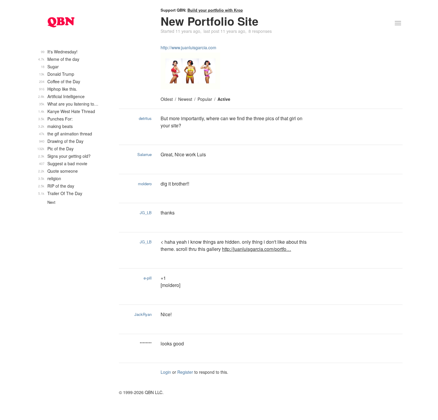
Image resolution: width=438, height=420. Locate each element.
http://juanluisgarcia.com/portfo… (256, 248)
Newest (185, 99)
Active (224, 99)
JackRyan (143, 314)
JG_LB (146, 212)
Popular (205, 99)
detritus (145, 118)
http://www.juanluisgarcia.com (188, 47)
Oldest (167, 99)
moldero (145, 183)
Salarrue (144, 154)
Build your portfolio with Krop (215, 10)
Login (166, 372)
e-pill (148, 278)
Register (185, 372)
